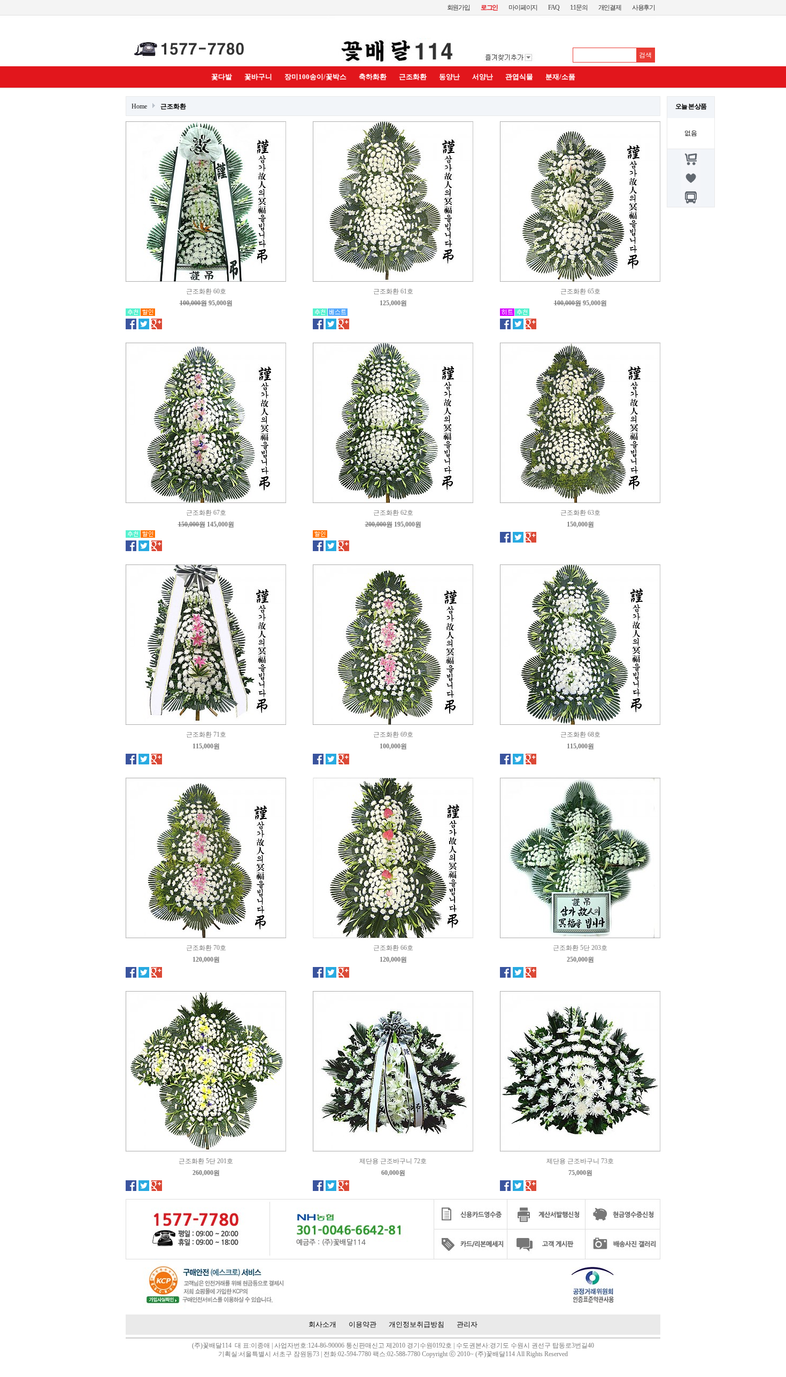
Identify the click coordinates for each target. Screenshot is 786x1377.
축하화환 (373, 77)
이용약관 (362, 1324)
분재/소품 (560, 77)
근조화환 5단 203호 (580, 947)
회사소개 (322, 1324)
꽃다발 (221, 77)
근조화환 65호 (580, 291)
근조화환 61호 (393, 291)
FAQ (553, 7)
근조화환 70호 (206, 947)
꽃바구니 (258, 77)
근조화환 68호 (580, 734)
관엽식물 (519, 77)
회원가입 (458, 7)
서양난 (482, 77)
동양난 (449, 77)
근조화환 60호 (206, 291)
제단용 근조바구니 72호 (393, 1161)
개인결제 (609, 7)
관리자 (467, 1324)
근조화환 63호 (580, 512)
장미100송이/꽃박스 (315, 77)
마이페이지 (522, 7)
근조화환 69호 (393, 734)
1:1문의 (579, 7)
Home (139, 106)
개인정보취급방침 (416, 1324)
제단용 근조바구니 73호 (580, 1161)
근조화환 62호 (393, 512)
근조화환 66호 (393, 947)
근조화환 (413, 77)
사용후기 (643, 7)
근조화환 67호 (206, 512)
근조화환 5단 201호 (206, 1161)
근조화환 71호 (206, 734)
